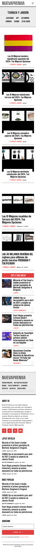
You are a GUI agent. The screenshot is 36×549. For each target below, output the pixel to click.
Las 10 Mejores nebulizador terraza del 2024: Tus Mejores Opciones (18, 97)
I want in (17, 532)
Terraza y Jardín (15, 64)
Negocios (17, 363)
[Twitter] (15, 431)
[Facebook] (4, 431)
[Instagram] (9, 431)
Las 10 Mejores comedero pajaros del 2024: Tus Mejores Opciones (18, 136)
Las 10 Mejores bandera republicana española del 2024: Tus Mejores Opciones (18, 59)
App (17, 18)
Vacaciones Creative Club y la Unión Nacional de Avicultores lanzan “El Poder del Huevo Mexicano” (23, 355)
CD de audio (26, 21)
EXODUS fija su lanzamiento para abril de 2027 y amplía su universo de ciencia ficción (23, 303)
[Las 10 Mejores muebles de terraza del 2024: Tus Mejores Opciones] (18, 203)
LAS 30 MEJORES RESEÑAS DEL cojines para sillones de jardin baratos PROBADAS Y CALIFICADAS (17, 258)
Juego (16, 293)
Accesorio (10, 18)
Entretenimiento (19, 310)
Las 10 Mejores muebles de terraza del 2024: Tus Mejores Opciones (16, 219)
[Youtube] (20, 431)
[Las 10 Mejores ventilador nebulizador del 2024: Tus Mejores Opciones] (18, 159)
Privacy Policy (24, 537)
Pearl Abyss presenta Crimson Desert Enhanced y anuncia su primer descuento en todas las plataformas (23, 320)
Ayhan (24, 64)
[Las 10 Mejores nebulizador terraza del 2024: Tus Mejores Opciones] (18, 82)
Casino (16, 21)
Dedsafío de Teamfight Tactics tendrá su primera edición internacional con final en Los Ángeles (23, 338)
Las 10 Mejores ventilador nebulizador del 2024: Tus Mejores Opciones (18, 174)
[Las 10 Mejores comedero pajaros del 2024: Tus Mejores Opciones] (18, 120)
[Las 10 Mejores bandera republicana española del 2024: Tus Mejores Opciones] (18, 43)
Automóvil (25, 18)
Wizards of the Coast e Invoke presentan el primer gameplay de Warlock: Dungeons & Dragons (23, 285)
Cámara (9, 21)
